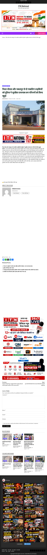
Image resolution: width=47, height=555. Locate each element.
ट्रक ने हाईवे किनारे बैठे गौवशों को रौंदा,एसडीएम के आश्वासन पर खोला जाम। (17, 465)
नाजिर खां (14, 468)
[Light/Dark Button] (31, 33)
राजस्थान (3, 551)
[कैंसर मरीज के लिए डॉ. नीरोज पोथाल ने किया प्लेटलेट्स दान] (18, 437)
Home (3, 37)
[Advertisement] (23, 49)
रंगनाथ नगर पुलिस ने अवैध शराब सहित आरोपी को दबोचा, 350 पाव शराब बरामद (17, 266)
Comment (4, 395)
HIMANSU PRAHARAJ (16, 446)
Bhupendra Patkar (5, 444)
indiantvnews (5, 98)
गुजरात (9, 551)
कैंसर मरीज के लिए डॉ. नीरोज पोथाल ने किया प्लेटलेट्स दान (17, 443)
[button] (2, 33)
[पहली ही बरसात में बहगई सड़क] (7, 437)
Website (4, 419)
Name (4, 410)
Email (4, 414)
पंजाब (6, 551)
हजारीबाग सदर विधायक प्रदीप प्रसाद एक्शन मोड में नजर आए (14, 271)
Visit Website (16, 193)
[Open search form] (33, 33)
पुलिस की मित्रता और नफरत (8, 268)
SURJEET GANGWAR (27, 471)
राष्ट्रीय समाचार (4, 549)
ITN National (23, 6)
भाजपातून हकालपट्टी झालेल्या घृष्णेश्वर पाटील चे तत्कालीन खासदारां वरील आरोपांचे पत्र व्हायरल (20, 269)
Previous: (12, 384)
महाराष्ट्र (12, 551)
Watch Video (42, 33)
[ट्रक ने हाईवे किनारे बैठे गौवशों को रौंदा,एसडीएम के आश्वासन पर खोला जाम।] (18, 459)
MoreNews (28, 553)
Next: (35, 384)
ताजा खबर (4, 85)
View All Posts (25, 193)
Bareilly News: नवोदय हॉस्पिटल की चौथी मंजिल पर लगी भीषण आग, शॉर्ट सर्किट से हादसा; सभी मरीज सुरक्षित (29, 466)
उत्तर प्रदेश (16, 460)
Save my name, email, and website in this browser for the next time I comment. (20, 423)
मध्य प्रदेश (8, 85)
